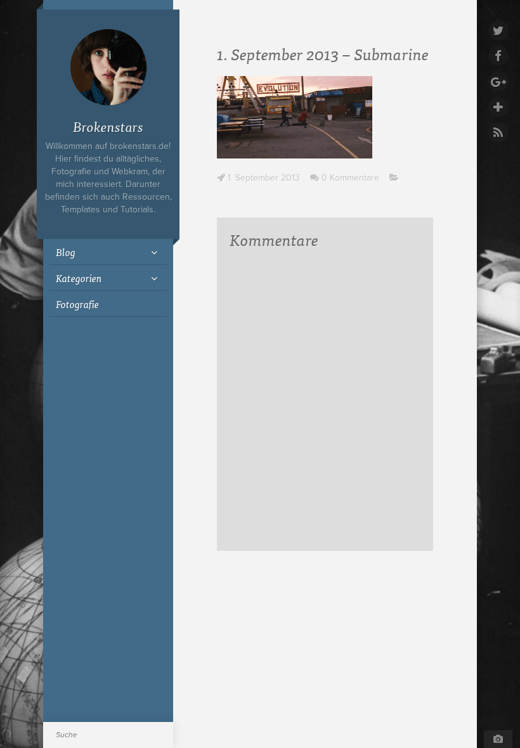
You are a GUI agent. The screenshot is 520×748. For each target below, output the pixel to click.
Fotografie (77, 303)
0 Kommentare (350, 177)
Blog (65, 251)
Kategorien (79, 277)
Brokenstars (108, 126)
